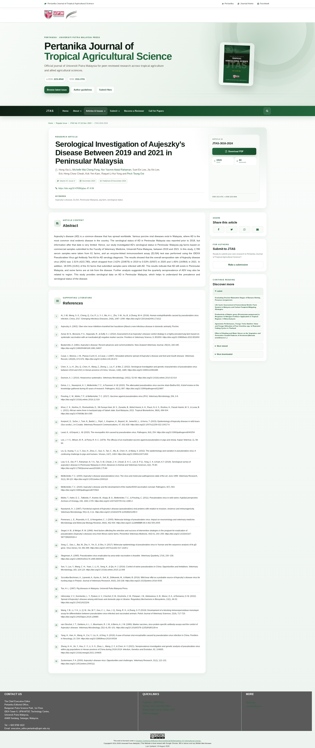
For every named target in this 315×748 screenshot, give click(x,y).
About (76, 111)
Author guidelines (83, 90)
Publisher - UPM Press (153, 702)
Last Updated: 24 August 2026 (157, 746)
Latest (219, 291)
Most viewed (222, 346)
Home (65, 111)
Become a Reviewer (134, 111)
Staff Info (250, 702)
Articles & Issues (94, 111)
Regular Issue (61, 123)
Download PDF (235, 151)
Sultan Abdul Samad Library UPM (158, 709)
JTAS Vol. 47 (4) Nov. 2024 (80, 123)
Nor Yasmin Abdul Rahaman (116, 169)
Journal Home (246, 3)
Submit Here (105, 90)
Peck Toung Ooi (135, 173)
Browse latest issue (57, 90)
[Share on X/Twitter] (231, 229)
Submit (113, 111)
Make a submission (238, 264)
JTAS (50, 111)
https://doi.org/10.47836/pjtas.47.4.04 (76, 188)
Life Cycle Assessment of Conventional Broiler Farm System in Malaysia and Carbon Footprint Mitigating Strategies (236, 307)
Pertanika (229, 3)
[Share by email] (257, 229)
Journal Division (253, 706)
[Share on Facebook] (218, 229)
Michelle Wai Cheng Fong (86, 169)
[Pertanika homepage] (61, 15)
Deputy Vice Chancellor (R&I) (156, 706)
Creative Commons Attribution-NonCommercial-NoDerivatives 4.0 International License (168, 741)
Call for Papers (156, 111)
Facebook (264, 3)
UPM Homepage (150, 713)
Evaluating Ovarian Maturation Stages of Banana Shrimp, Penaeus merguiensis (238, 299)
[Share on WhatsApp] (244, 229)
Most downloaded (224, 354)
